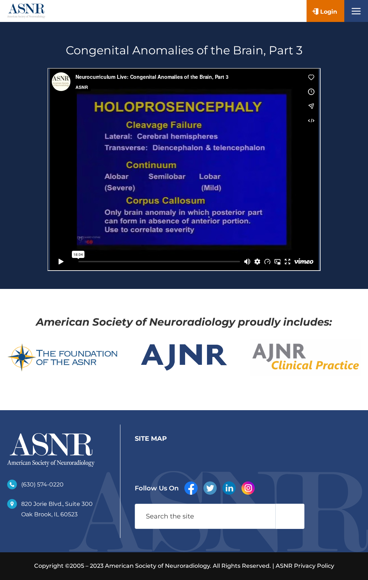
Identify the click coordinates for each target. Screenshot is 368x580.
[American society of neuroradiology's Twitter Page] (210, 488)
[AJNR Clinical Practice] (305, 357)
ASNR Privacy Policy (305, 565)
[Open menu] (356, 11)
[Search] (290, 516)
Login (328, 11)
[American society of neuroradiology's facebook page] (191, 488)
